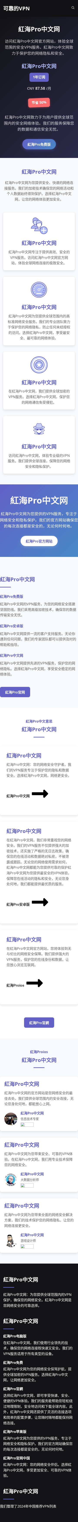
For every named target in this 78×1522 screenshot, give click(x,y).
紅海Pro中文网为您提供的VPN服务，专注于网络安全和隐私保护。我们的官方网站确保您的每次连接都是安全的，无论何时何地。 (38, 1444)
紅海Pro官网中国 (16, 1458)
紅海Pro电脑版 (14, 1336)
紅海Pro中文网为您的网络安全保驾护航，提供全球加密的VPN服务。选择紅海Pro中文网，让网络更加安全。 (37, 1374)
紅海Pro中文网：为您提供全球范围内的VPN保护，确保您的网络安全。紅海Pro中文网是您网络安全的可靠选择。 (37, 1300)
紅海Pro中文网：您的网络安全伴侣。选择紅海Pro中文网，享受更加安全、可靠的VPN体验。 (37, 1470)
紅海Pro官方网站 (39, 541)
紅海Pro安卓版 (18, 904)
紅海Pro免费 (13, 1362)
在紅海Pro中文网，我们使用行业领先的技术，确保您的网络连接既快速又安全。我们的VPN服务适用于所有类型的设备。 (38, 1348)
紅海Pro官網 (39, 1023)
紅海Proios (15, 985)
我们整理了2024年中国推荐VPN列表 (28, 1506)
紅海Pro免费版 (39, 144)
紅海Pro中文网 (18, 796)
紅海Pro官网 (15, 692)
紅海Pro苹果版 (14, 1431)
